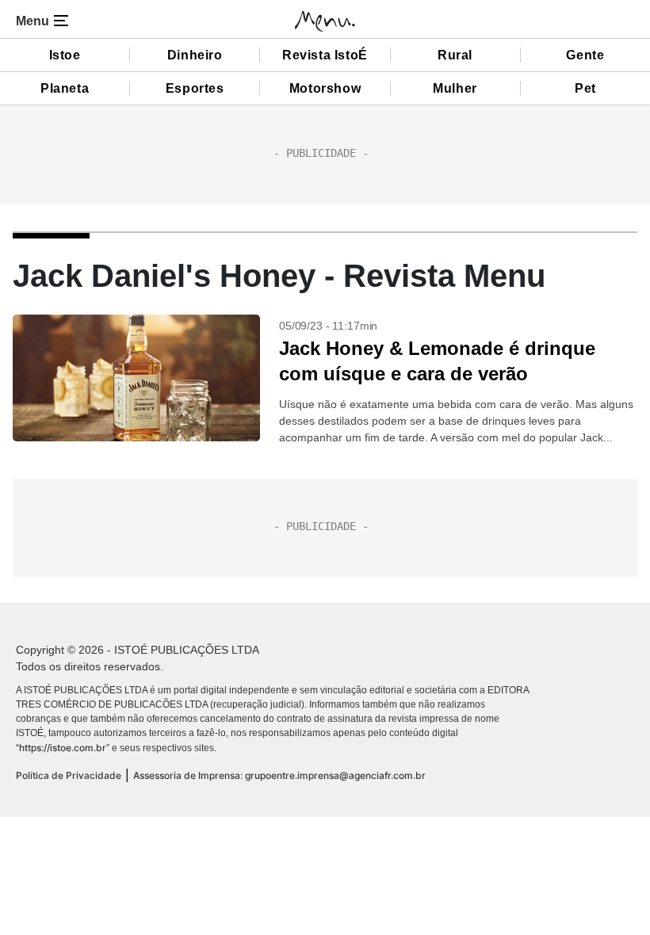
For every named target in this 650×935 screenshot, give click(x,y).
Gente (585, 55)
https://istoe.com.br (62, 748)
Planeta (64, 88)
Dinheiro (195, 55)
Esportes (195, 88)
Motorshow (325, 88)
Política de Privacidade (68, 775)
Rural (455, 55)
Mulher (455, 88)
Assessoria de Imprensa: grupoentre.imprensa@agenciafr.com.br (279, 775)
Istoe (65, 55)
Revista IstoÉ (325, 55)
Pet (585, 88)
